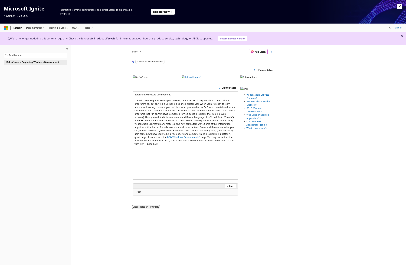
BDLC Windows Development (182, 137)
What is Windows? (256, 128)
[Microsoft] (6, 28)
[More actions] (271, 51)
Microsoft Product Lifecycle (98, 38)
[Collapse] (67, 49)
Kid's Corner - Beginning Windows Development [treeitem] (32, 62)
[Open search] (390, 28)
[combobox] (35, 55)
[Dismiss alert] (399, 6)
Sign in (398, 27)
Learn (135, 51)
